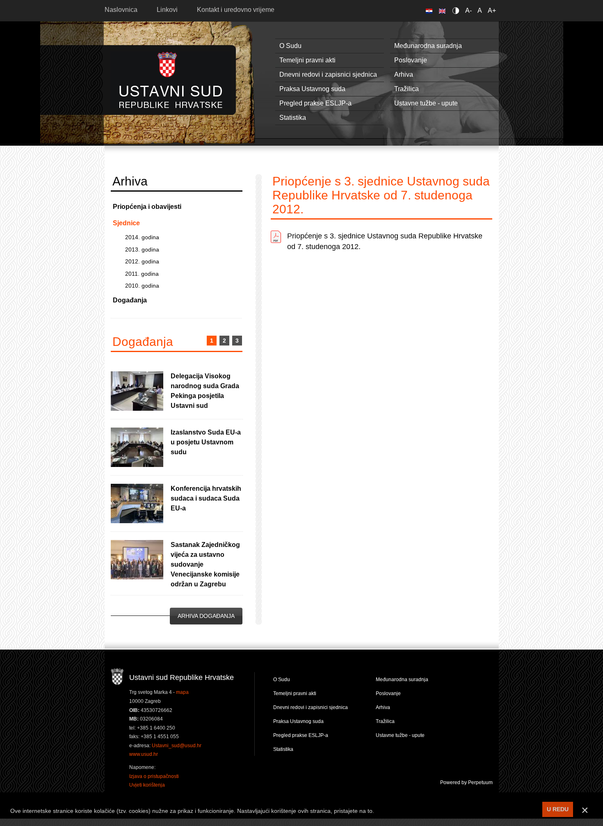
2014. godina (142, 237)
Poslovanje (410, 60)
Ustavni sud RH (170, 80)
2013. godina (142, 249)
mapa (182, 692)
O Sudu (290, 45)
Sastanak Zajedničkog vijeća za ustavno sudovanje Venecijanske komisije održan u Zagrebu (205, 564)
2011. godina (142, 273)
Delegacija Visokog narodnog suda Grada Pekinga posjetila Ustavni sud (205, 391)
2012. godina (142, 261)
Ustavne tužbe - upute (426, 103)
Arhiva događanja (206, 616)
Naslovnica (121, 9)
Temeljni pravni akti (307, 60)
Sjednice (126, 223)
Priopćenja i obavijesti (147, 206)
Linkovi (167, 9)
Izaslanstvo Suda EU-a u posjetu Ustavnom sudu (206, 442)
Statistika (292, 117)
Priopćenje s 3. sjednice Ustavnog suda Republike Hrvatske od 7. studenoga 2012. (384, 241)
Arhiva (403, 74)
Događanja (130, 300)
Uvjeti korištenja (147, 785)
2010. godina (142, 285)
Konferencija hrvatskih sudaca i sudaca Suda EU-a (206, 498)
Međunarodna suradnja (428, 45)
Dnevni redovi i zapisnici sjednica (328, 74)
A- (468, 10)
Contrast (457, 10)
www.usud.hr (143, 754)
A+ (492, 10)
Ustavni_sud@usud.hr (176, 745)
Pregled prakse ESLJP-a (315, 103)
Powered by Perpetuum (466, 782)
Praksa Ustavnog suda (312, 88)
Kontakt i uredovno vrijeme (235, 9)
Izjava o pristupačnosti (154, 776)
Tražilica (406, 88)
